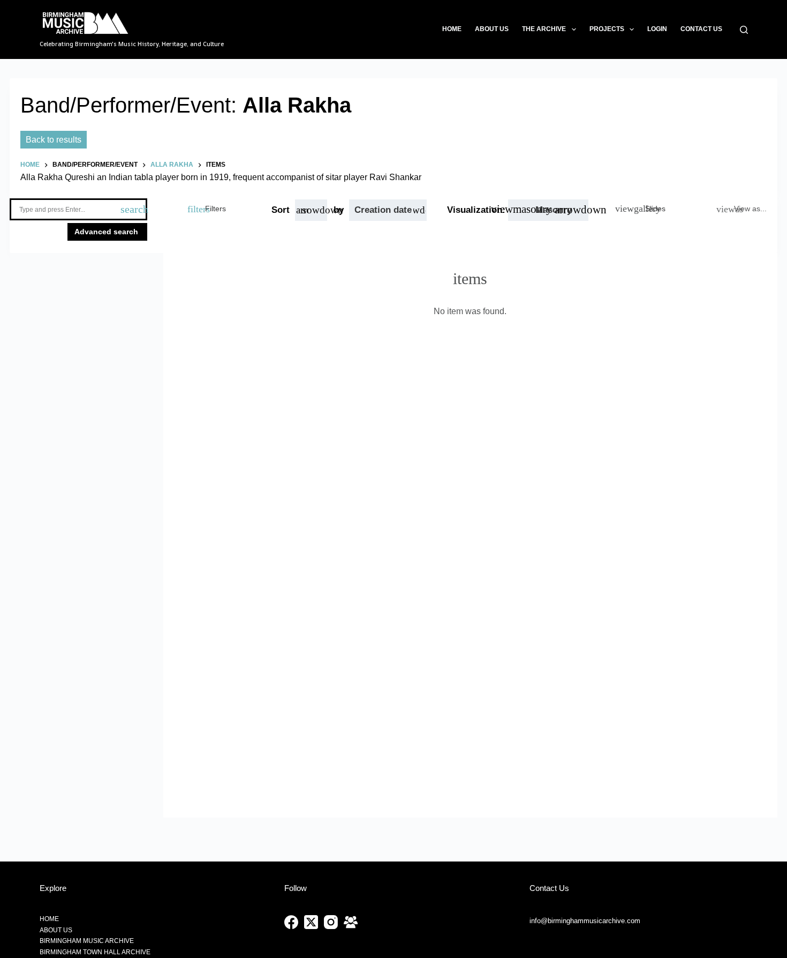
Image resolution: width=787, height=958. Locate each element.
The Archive (544, 29)
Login (657, 29)
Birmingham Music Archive (87, 941)
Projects (606, 29)
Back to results (53, 139)
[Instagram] (331, 922)
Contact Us (701, 29)
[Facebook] (291, 922)
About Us (492, 29)
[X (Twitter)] (311, 922)
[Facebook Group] (351, 922)
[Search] (744, 30)
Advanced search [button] (107, 231)
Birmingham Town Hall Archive (95, 952)
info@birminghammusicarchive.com (584, 921)
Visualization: (477, 210)
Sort (280, 210)
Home (451, 29)
